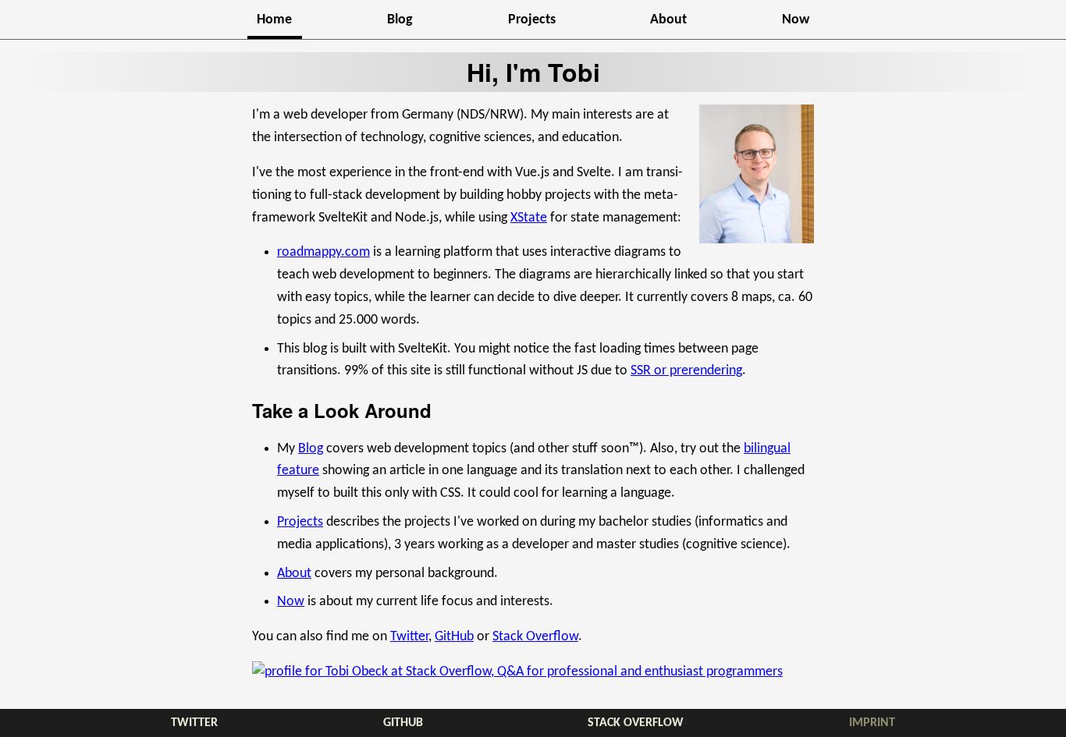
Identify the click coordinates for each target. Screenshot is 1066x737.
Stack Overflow (535, 636)
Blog (400, 19)
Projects (532, 19)
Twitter (409, 636)
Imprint (872, 723)
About (668, 19)
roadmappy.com (323, 252)
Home (274, 19)
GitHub (454, 636)
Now (795, 19)
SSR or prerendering (686, 370)
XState (528, 218)
